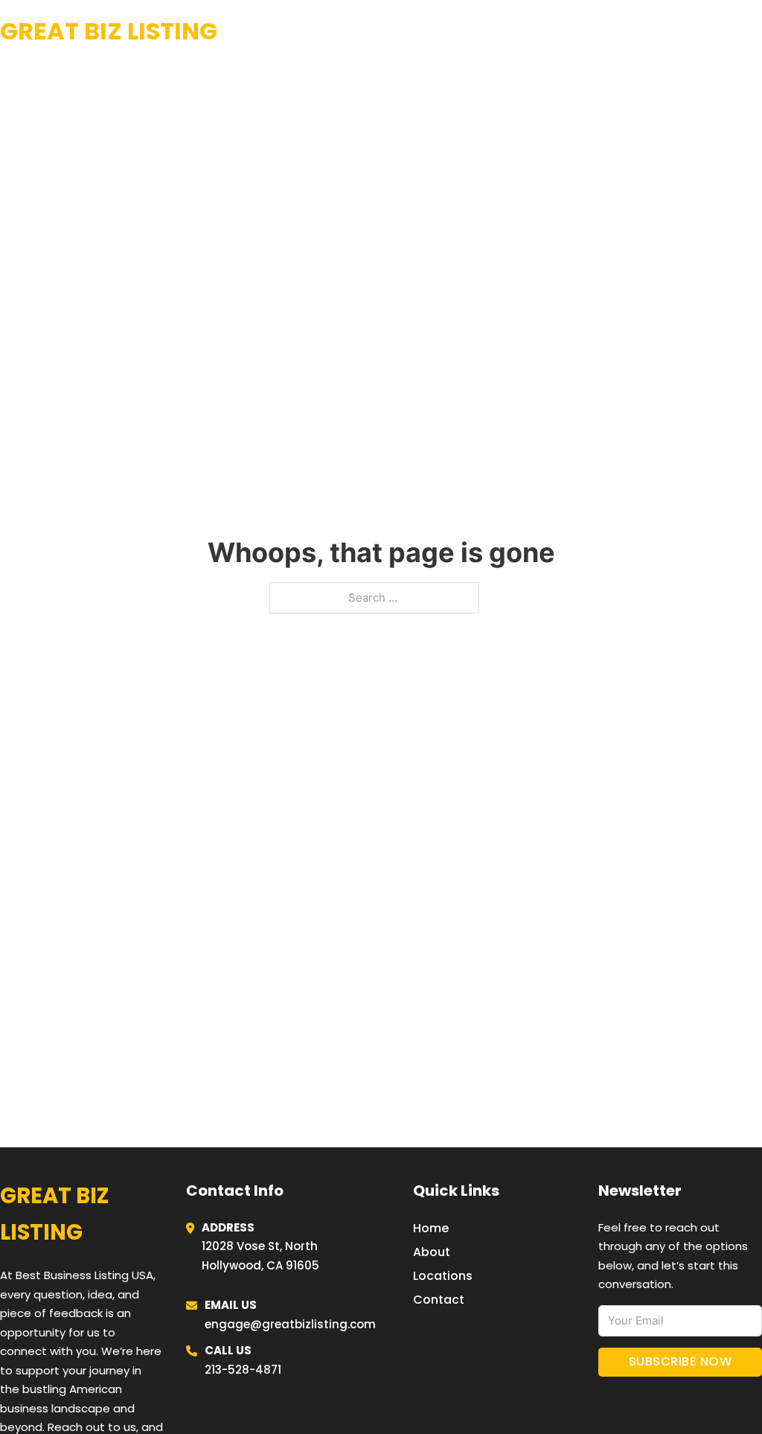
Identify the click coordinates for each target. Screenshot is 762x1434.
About (431, 1252)
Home (579, 31)
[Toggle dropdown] (756, 31)
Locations (650, 31)
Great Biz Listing (108, 31)
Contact (438, 1299)
